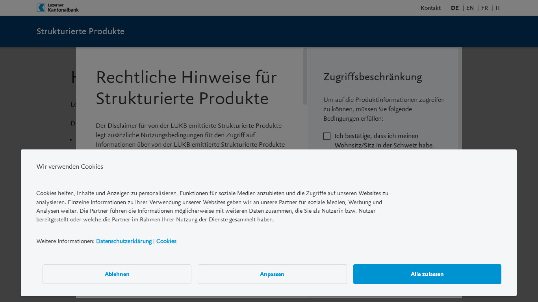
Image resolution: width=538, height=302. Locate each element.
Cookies (166, 240)
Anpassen (272, 273)
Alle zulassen (427, 273)
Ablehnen (117, 273)
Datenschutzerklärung (124, 240)
